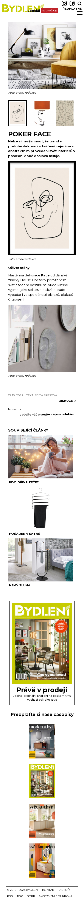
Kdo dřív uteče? (24, 482)
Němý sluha (19, 585)
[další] (72, 113)
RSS (10, 896)
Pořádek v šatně (24, 534)
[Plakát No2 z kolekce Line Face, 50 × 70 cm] (42, 254)
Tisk (20, 896)
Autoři (64, 889)
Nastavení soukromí (55, 896)
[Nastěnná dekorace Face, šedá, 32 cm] (42, 371)
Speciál (33, 11)
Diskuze (67, 401)
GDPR (31, 896)
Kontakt (49, 889)
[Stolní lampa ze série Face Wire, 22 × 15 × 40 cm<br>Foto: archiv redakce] (42, 125)
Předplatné (71, 8)
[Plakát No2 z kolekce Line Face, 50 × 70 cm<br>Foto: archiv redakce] (18, 125)
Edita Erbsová (46, 395)
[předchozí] (12, 113)
